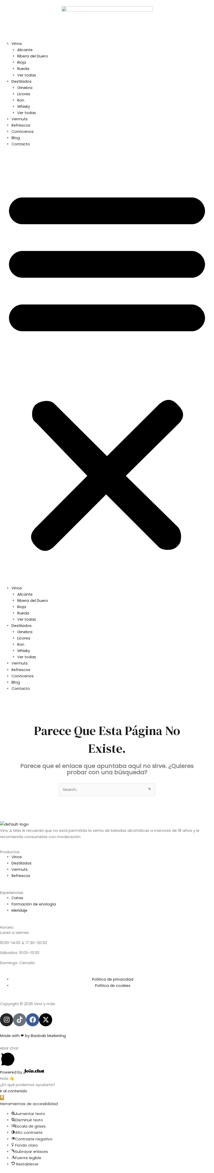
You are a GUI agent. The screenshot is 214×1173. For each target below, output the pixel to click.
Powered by (11, 1072)
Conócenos (22, 131)
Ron (20, 100)
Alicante (25, 49)
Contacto (20, 144)
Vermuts (19, 119)
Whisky (23, 106)
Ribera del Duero (32, 56)
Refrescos (20, 125)
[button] (107, 369)
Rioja (21, 62)
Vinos (16, 43)
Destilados (21, 81)
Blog (15, 137)
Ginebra (24, 87)
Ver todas (26, 75)
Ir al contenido (13, 1091)
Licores (23, 94)
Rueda (23, 68)
